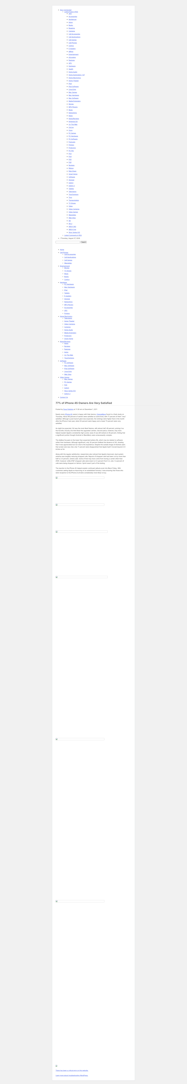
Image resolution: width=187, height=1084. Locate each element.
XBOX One (72, 229)
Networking (73, 113)
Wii (70, 221)
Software (72, 177)
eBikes (71, 51)
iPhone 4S (68, 414)
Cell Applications (74, 37)
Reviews (71, 165)
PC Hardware (73, 136)
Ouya (70, 130)
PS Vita (71, 151)
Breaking (72, 28)
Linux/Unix (72, 89)
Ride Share (72, 171)
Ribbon (71, 168)
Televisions (72, 191)
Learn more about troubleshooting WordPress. (72, 1075)
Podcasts (72, 142)
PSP (70, 162)
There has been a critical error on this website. (72, 1070)
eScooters (72, 57)
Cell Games (73, 40)
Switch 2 (72, 186)
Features (72, 60)
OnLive (71, 127)
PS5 (70, 159)
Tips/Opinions (73, 194)
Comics (71, 46)
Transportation (74, 200)
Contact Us (64, 397)
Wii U (70, 224)
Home (62, 249)
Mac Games (73, 92)
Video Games (73, 212)
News (71, 116)
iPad (70, 83)
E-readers (72, 48)
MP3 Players (73, 107)
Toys (70, 197)
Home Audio (73, 72)
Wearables (72, 215)
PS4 (70, 156)
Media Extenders (75, 101)
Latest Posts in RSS (71, 12)
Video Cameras (74, 209)
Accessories (73, 16)
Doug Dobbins (68, 409)
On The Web (73, 124)
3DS (70, 13)
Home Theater (74, 81)
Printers (71, 145)
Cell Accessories (74, 34)
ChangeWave (101, 414)
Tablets (71, 189)
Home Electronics (75, 78)
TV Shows (72, 203)
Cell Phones (73, 43)
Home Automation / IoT (77, 75)
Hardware (72, 66)
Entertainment (73, 54)
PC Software (73, 139)
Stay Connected (65, 10)
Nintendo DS (73, 121)
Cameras (72, 31)
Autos (71, 22)
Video (71, 206)
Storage (71, 180)
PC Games (72, 133)
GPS (70, 63)
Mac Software (73, 98)
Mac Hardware (74, 95)
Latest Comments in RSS (73, 235)
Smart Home (73, 174)
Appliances (72, 19)
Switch (71, 183)
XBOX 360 (72, 226)
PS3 (70, 154)
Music (71, 110)
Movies (71, 104)
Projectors (72, 148)
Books (71, 25)
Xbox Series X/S (74, 232)
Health (71, 69)
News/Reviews (74, 119)
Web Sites (72, 218)
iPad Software (74, 86)
